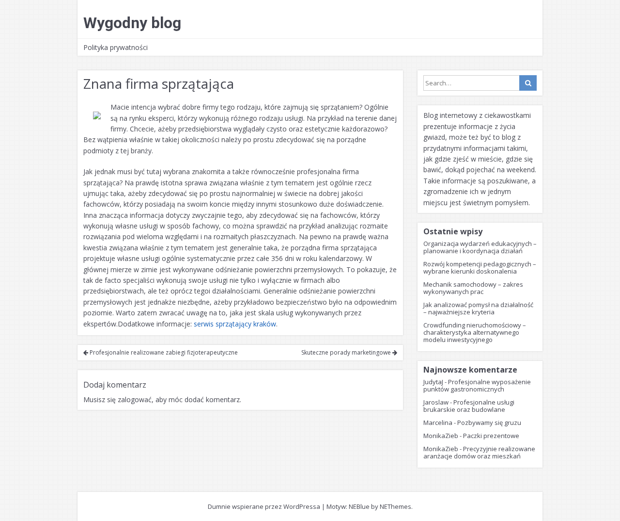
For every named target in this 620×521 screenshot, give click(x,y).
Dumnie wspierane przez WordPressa (264, 506)
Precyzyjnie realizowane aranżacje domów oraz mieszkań (479, 452)
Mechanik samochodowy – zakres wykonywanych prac (473, 288)
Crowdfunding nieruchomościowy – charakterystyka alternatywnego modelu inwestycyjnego (474, 332)
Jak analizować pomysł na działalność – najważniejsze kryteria (478, 308)
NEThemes (395, 506)
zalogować (135, 399)
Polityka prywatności (115, 47)
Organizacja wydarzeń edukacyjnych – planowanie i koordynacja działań (480, 247)
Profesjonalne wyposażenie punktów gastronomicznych (477, 385)
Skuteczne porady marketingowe (346, 352)
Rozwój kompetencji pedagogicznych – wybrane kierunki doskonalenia (479, 268)
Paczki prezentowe (491, 435)
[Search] (528, 83)
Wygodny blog (132, 23)
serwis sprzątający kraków (235, 323)
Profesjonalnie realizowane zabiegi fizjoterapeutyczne (163, 352)
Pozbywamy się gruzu (489, 422)
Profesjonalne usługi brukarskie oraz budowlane (468, 406)
